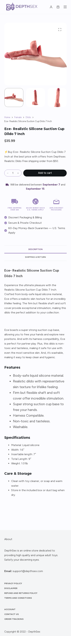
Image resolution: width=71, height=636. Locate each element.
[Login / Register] (51, 7)
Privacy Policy (13, 583)
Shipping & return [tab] (35, 257)
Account (10, 609)
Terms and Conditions (18, 598)
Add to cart (45, 172)
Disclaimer (10, 588)
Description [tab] (35, 249)
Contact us (11, 614)
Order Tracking (14, 619)
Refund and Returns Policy (20, 593)
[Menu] (65, 6)
